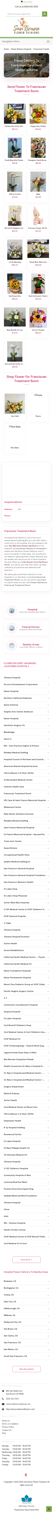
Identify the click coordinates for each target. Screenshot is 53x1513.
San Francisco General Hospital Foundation (24, 875)
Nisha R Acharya (11, 1093)
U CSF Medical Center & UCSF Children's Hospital (26, 909)
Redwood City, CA (12, 1322)
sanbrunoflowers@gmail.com (18, 1404)
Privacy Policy (8, 1427)
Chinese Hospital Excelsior (17, 936)
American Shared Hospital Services (21, 766)
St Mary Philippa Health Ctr (17, 1148)
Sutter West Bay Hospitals (16, 902)
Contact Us (6, 1430)
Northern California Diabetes (18, 698)
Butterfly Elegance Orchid (15, 228)
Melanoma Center (12, 807)
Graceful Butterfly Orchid (15, 364)
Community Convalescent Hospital (21, 1005)
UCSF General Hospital (15, 916)
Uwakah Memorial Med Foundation (20, 1196)
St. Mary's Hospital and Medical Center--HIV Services (26, 1080)
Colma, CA (9, 1295)
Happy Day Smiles (38, 126)
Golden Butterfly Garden (15, 126)
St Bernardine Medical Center (18, 780)
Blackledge (9, 732)
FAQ (4, 1433)
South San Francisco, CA (15, 1356)
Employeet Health (12, 1121)
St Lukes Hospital (12, 1141)
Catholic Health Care (14, 786)
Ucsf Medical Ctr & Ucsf (15, 1243)
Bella (38, 194)
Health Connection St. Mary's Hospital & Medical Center (26, 1066)
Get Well (15, 416)
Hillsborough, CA (12, 1308)
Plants (38, 416)
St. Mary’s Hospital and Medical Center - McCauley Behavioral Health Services (26, 1073)
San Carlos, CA (11, 1335)
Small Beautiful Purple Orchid (15, 160)
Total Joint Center (13, 841)
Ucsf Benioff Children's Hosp (17, 1025)
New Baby (15, 447)
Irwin (6, 1216)
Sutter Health (10, 943)
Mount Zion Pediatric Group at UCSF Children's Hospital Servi (26, 984)
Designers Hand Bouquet (38, 160)
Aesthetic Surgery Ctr (14, 725)
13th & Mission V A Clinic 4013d (18, 773)
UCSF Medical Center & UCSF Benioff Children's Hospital (26, 1236)
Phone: (7, 516)
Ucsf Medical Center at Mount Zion (20, 1107)
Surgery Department (14, 1086)
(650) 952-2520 (12, 1399)
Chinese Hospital (12, 677)
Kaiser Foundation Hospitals (17, 971)
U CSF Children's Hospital (16, 1168)
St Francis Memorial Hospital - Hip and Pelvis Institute (26, 834)
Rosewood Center (12, 1134)
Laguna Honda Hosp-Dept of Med (20, 1052)
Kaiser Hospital (11, 691)
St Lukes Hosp (10, 889)
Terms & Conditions (10, 1424)
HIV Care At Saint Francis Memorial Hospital (25, 800)
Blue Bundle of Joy (15, 330)
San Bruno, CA (10, 1329)
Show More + (26, 1260)
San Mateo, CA (11, 1349)
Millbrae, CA (9, 1315)
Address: (8, 509)
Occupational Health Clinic (17, 855)
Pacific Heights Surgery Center (19, 991)
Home (6, 49)
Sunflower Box (15, 296)
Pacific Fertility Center (15, 1230)
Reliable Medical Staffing (16, 752)
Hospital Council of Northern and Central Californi (26, 759)
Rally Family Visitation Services (19, 814)
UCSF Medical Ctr (12, 1039)
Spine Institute (11, 705)
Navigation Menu (10, 41)
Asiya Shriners (10, 848)
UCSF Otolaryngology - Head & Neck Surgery (25, 1046)
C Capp (7, 923)
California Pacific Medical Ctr (18, 964)
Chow (6, 1209)
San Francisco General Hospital (19, 868)
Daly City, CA (10, 1301)
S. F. (5, 998)
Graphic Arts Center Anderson (18, 711)
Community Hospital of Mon (17, 1175)
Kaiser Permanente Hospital (17, 977)
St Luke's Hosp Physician (15, 896)
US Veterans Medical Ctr (15, 1155)
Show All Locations (26, 1369)
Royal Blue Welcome (38, 262)
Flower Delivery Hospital (21, 49)
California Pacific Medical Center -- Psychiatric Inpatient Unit (26, 957)
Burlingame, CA (11, 1288)
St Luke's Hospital (12, 1018)
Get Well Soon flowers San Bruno (23, 546)
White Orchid (14, 194)
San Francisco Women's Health (18, 882)
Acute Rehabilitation (14, 950)
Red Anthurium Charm (38, 296)
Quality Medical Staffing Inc (17, 861)
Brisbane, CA (10, 1281)
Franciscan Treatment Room (17, 793)
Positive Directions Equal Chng (18, 1189)
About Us (6, 1421)
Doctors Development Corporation (21, 684)
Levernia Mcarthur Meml (15, 1182)
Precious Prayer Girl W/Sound (38, 228)
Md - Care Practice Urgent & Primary (21, 746)
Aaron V (7, 739)
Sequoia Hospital (12, 1011)
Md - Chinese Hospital (14, 1223)
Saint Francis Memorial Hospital (19, 827)
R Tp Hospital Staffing (14, 1127)
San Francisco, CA (12, 1342)
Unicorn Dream (38, 330)
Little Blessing (15, 262)
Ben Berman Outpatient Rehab (19, 1059)
